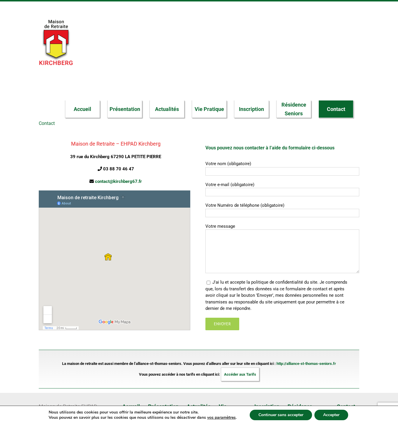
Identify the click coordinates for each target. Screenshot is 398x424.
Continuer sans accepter (280, 415)
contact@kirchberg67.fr (118, 181)
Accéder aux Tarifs (240, 374)
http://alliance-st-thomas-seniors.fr (306, 363)
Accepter (331, 415)
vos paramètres (221, 417)
